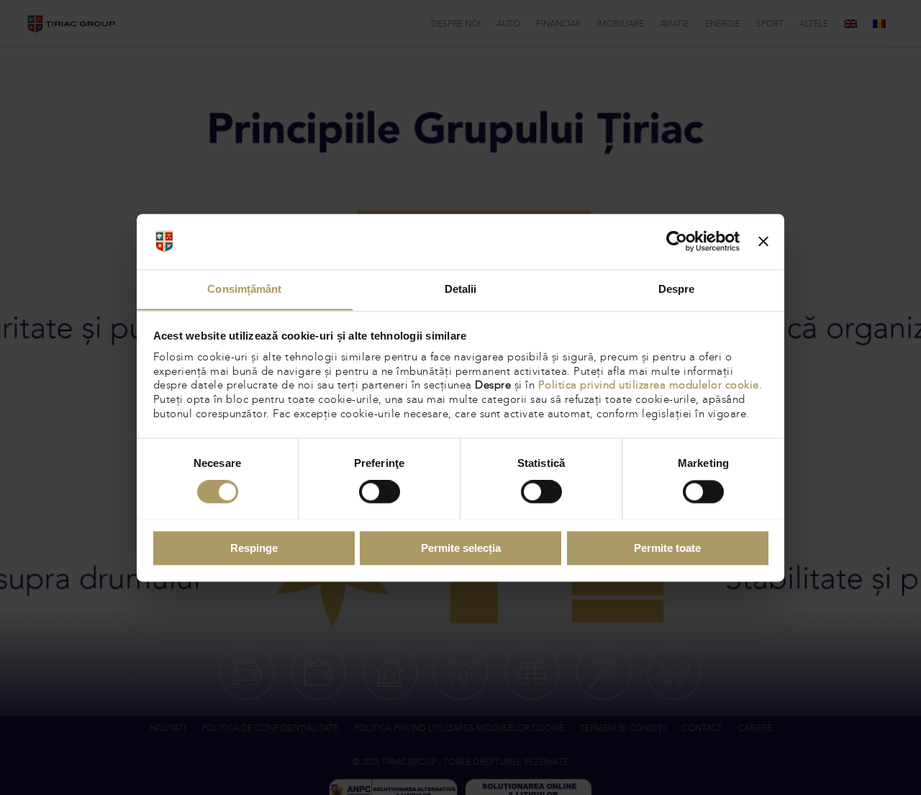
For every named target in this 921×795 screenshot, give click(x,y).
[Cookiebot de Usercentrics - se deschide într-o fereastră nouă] (677, 241)
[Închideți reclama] (763, 241)
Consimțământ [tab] (244, 289)
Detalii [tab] (461, 289)
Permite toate (667, 548)
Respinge (254, 548)
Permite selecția (461, 548)
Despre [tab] (676, 289)
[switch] (379, 491)
